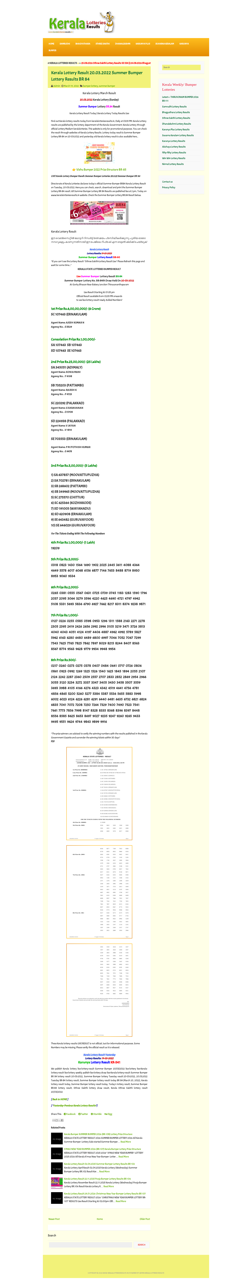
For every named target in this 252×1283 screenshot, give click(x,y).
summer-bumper (107, 85)
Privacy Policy (168, 187)
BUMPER (52, 50)
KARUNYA (184, 43)
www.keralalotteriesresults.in (115, 1273)
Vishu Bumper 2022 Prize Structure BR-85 (101, 169)
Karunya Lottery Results (173, 141)
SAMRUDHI (65, 43)
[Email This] (53, 1120)
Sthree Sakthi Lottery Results (176, 118)
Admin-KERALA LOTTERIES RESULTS (151, 1273)
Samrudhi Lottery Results (174, 106)
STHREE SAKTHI (103, 43)
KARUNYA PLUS (143, 43)
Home (51, 43)
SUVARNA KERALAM (164, 43)
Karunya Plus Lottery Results (176, 129)
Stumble (97, 1114)
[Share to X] (59, 1120)
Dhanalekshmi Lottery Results (176, 123)
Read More (126, 1141)
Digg (109, 1114)
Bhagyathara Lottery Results (176, 112)
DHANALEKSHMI (122, 43)
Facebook (71, 1114)
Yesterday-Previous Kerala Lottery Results (74, 1105)
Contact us (167, 181)
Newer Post (54, 1219)
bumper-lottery (90, 85)
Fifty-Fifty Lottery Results (174, 152)
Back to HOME (59, 1099)
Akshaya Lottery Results (174, 146)
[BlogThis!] (56, 1120)
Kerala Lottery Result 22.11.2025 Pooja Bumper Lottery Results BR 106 (97, 1178)
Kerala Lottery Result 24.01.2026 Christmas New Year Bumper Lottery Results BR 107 (105, 1193)
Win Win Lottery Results (173, 158)
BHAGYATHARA (83, 43)
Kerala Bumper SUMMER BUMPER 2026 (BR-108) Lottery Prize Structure (98, 1134)
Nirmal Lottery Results (173, 164)
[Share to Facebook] (62, 1120)
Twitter (84, 1114)
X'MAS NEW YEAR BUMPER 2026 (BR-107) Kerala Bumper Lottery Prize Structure (102, 1149)
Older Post (145, 1219)
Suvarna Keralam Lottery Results (178, 135)
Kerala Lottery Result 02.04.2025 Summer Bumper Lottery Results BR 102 (99, 1163)
